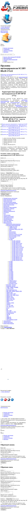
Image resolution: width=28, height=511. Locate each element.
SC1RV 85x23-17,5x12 (17, 256)
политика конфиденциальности (8, 425)
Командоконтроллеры (8, 204)
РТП (10, 230)
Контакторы (6, 206)
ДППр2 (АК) (9, 292)
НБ (7, 309)
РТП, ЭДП (8, 310)
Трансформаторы (7, 219)
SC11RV (11, 273)
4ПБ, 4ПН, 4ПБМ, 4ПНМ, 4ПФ (14, 291)
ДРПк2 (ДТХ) (9, 300)
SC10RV (11, 271)
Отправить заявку (5, 194)
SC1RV (11, 239)
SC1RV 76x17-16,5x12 (17, 249)
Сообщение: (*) (4, 181)
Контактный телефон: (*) (7, 166)
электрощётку (18, 105)
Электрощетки (7, 321)
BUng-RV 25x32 (13, 283)
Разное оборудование (8, 323)
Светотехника (6, 215)
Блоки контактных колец (9, 199)
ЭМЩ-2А (8, 317)
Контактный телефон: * (6, 486)
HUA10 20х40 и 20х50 (14, 235)
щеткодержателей (23, 77)
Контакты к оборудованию (10, 207)
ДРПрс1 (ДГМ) (10, 297)
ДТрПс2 (8, 304)
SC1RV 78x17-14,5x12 (17, 253)
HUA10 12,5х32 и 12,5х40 (15, 234)
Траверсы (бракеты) (8, 220)
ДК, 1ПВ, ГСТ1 (10, 306)
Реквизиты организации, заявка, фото (10, 170)
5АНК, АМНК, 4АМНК (12, 287)
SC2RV (11, 261)
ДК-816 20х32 (12, 282)
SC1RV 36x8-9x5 (16, 242)
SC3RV (11, 262)
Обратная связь (4, 32)
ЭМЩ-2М (8, 318)
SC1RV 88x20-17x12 (17, 257)
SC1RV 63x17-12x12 (17, 246)
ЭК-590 (8, 314)
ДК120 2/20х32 (13, 280)
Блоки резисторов (7, 200)
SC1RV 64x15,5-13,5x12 (18, 247)
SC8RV (11, 269)
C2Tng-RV (11, 238)
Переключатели (7, 209)
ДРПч (7, 301)
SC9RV (11, 270)
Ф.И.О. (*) (3, 158)
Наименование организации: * (8, 474)
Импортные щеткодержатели (13, 224)
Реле (4, 213)
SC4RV (11, 264)
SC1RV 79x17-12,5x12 (17, 255)
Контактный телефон (6, 452)
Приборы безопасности (9, 211)
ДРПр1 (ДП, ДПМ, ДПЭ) (12, 295)
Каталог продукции (8, 48)
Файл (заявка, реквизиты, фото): (8, 496)
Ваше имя (3, 447)
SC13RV (11, 275)
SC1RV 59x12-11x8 (16, 244)
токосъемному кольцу (21, 106)
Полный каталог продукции (10, 198)
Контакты (5, 52)
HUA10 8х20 (12, 231)
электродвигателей (15, 102)
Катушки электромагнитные (10, 203)
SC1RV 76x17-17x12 (17, 251)
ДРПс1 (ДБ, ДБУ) (10, 299)
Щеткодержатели (7, 222)
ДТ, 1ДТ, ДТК (9, 305)
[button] (14, 44)
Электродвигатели (8, 322)
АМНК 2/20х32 (13, 228)
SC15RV (11, 278)
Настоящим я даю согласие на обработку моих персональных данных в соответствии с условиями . (13, 189)
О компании (6, 49)
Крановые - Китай (10, 286)
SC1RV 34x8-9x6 (16, 240)
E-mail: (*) (3, 162)
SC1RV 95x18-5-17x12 (17, 260)
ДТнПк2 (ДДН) (10, 302)
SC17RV (11, 279)
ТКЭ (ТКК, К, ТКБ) (11, 311)
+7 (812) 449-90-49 (5, 27)
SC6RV (11, 266)
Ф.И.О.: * (3, 470)
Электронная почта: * (6, 482)
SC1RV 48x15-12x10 (17, 243)
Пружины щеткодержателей (13, 225)
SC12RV (11, 274)
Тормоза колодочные (8, 216)
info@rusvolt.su (4, 31)
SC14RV (11, 277)
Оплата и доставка (8, 50)
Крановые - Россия (11, 284)
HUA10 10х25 (12, 233)
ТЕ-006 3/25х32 (10, 313)
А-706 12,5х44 (9, 288)
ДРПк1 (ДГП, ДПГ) (11, 293)
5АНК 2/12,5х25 (13, 226)
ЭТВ (7, 315)
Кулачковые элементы (8, 208)
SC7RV (11, 268)
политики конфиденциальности (8, 190)
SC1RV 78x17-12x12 (17, 252)
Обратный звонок (5, 28)
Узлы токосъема (7, 221)
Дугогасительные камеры (9, 202)
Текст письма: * (4, 490)
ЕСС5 (7, 308)
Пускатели (6, 212)
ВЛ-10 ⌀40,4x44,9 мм (11, 290)
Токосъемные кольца (8, 217)
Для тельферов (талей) (11, 319)
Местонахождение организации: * (9, 478)
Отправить (3, 462)
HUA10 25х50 (12, 237)
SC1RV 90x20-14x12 (17, 259)
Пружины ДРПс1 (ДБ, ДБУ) (16, 229)
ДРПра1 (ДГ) (9, 296)
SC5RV (11, 265)
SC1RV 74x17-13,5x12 (17, 248)
